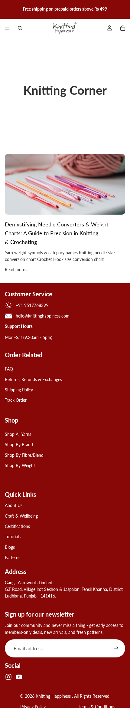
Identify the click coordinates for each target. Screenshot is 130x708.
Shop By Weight (20, 465)
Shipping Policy (19, 389)
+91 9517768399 (32, 305)
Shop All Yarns (18, 434)
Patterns (12, 557)
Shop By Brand (19, 444)
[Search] (20, 28)
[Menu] (7, 28)
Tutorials (13, 536)
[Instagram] (8, 676)
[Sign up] (116, 648)
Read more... (16, 269)
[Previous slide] (6, 9)
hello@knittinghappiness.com (43, 315)
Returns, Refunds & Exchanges (33, 379)
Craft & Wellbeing (21, 516)
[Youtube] (19, 676)
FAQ (9, 369)
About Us (13, 505)
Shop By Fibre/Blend (24, 455)
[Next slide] (123, 9)
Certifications (17, 526)
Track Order (16, 400)
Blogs (10, 547)
